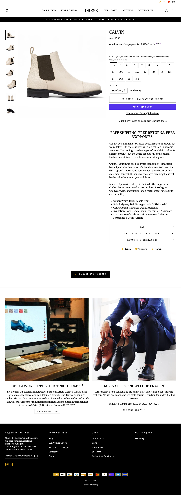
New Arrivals (98, 438)
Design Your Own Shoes (103, 456)
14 (113, 78)
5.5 (113, 65)
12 (145, 71)
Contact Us (54, 452)
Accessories (145, 10)
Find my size (120, 59)
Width (113, 85)
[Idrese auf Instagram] (6, 464)
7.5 (142, 65)
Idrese (90, 10)
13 (162, 71)
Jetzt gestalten (47, 411)
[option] (62, 74)
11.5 (137, 71)
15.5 (137, 78)
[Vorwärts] (10, 117)
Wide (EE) (135, 90)
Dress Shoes (97, 447)
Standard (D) (118, 90)
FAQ (142, 227)
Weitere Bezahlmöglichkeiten (142, 113)
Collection (49, 10)
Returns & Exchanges (142, 240)
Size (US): (139, 58)
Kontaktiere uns (134, 410)
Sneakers (127, 10)
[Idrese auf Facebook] (12, 464)
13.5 (170, 71)
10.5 (121, 71)
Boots (94, 443)
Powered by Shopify (90, 485)
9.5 (170, 65)
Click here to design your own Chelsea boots (142, 120)
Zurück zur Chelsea (92, 274)
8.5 (156, 65)
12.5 (153, 71)
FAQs (51, 438)
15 (129, 78)
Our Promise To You (58, 443)
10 (113, 71)
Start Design (69, 10)
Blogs (51, 456)
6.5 (127, 65)
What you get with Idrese (142, 233)
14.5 (121, 78)
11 (129, 71)
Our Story (110, 10)
